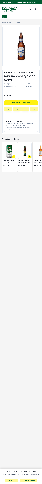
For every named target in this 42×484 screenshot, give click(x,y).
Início (3, 22)
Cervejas (9, 22)
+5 (17, 109)
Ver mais (37, 139)
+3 (8, 109)
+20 (34, 109)
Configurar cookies (28, 480)
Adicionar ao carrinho (21, 103)
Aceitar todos (12, 480)
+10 (25, 109)
